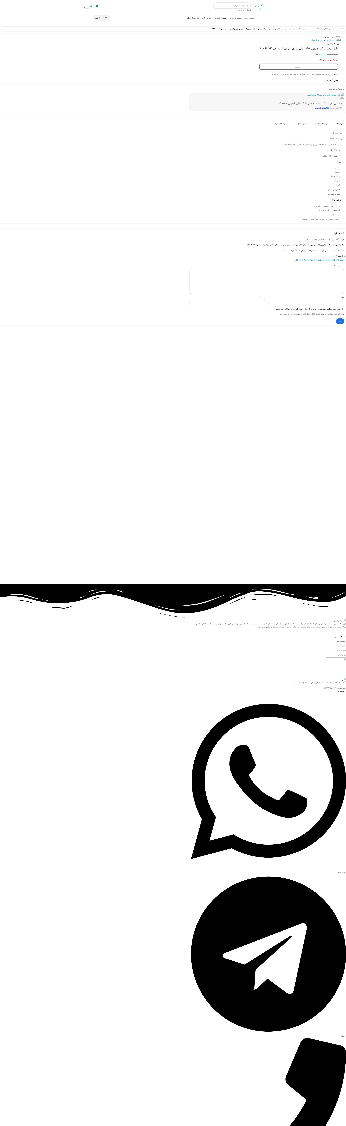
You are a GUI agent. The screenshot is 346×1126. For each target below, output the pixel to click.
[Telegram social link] (85, 18)
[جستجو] (216, 7)
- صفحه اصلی (340, 641)
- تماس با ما (341, 650)
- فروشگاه (342, 646)
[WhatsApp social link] (88, 18)
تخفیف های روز (101, 18)
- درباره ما (342, 655)
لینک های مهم (340, 636)
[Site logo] (257, 7)
